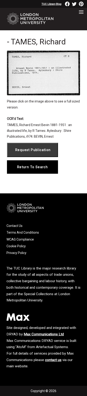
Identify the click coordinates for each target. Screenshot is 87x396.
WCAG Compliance (20, 239)
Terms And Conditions (22, 232)
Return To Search (32, 167)
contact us (53, 360)
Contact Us (14, 226)
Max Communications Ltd (44, 334)
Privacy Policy (16, 253)
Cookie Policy (16, 246)
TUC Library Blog (51, 4)
